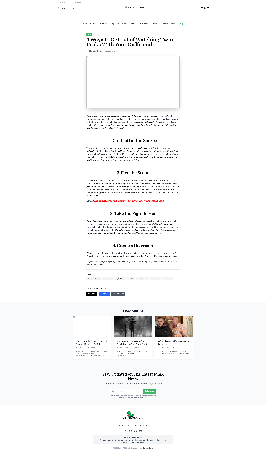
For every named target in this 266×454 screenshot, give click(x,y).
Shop (181, 24)
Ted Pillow (120, 348)
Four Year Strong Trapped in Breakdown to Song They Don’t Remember (132, 344)
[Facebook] (202, 8)
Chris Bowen (80, 348)
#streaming (155, 279)
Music (92, 24)
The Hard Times (64, 2)
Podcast (74, 8)
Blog (112, 24)
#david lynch (108, 279)
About (64, 8)
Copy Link (120, 294)
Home (85, 24)
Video (173, 24)
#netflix (131, 279)
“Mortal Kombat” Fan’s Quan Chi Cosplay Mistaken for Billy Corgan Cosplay (91, 344)
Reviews (165, 24)
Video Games (122, 24)
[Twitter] (199, 8)
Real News (103, 24)
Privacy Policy (148, 448)
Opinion (156, 24)
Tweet (93, 294)
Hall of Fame (144, 24)
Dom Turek (162, 348)
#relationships (142, 279)
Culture (132, 24)
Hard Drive (78, 2)
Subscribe (149, 391)
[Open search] (58, 8)
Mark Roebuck (95, 51)
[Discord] (208, 8)
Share (105, 294)
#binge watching (94, 279)
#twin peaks (167, 279)
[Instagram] (205, 8)
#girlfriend (120, 279)
